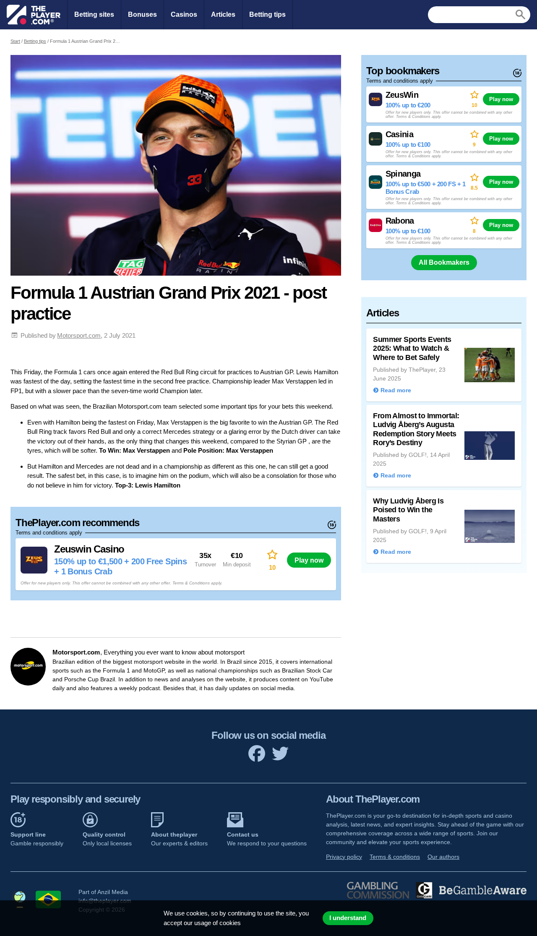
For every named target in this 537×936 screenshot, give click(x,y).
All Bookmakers (444, 262)
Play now (309, 560)
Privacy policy (344, 856)
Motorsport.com (79, 335)
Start (15, 41)
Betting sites (94, 14)
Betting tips (267, 14)
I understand (347, 918)
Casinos (184, 14)
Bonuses (142, 14)
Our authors (443, 856)
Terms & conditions (395, 856)
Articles (223, 14)
